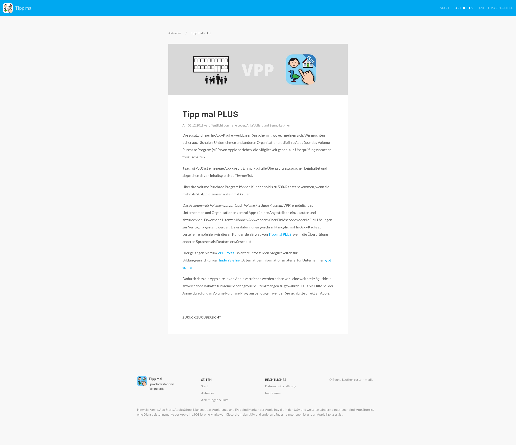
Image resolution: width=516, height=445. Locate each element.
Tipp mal (24, 8)
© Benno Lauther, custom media (351, 379)
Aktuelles (463, 8)
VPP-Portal (226, 253)
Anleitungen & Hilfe (496, 8)
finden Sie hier (230, 260)
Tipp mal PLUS (279, 234)
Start (444, 8)
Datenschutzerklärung (280, 386)
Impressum (273, 393)
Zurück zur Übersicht (201, 317)
